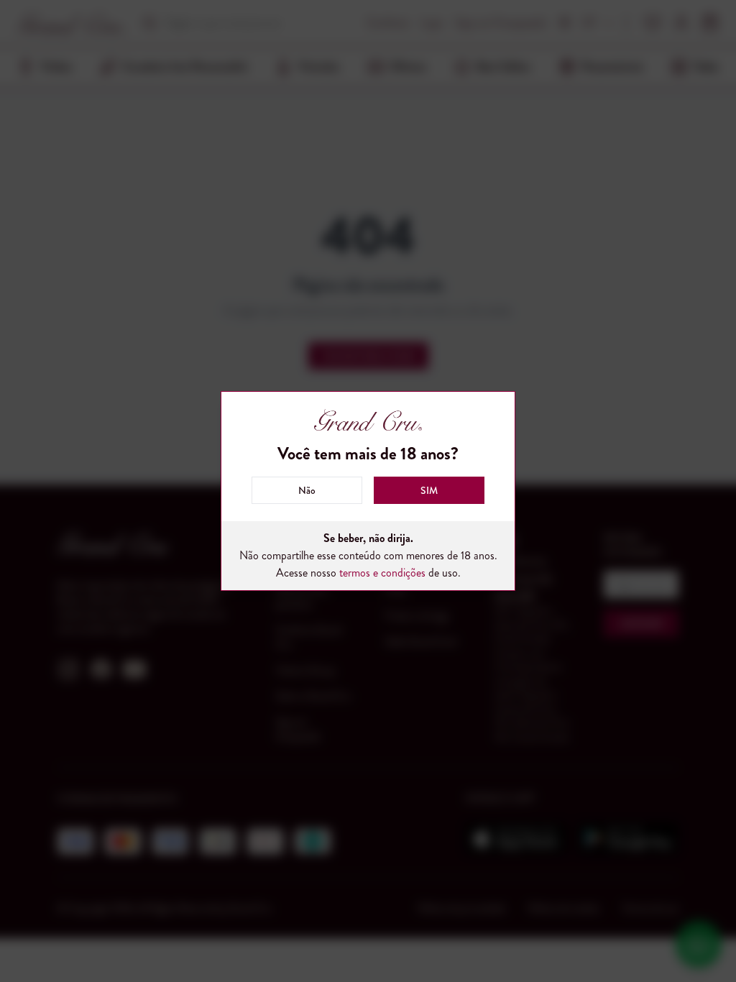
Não (307, 490)
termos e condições (382, 572)
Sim (429, 490)
